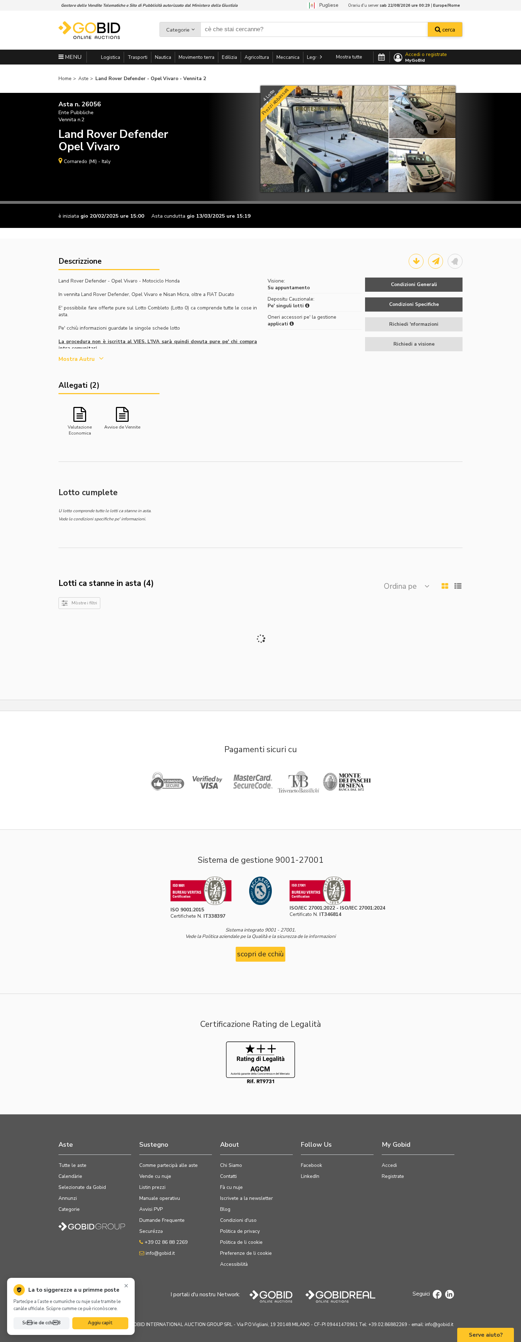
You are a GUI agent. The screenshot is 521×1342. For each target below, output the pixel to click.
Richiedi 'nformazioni (413, 324)
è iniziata (68, 215)
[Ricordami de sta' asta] (455, 261)
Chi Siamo (231, 1165)
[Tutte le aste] (382, 57)
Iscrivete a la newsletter (246, 1198)
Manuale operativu (159, 1198)
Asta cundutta (168, 215)
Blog (225, 1209)
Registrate (393, 1176)
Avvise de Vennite (122, 427)
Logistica (110, 57)
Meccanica (287, 57)
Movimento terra (196, 57)
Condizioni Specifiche (414, 304)
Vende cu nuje (155, 1176)
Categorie (178, 29)
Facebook (311, 1165)
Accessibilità (234, 1264)
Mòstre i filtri (84, 603)
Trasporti (137, 57)
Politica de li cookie (241, 1242)
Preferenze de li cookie (246, 1253)
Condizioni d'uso (238, 1220)
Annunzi (67, 1198)
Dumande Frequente (162, 1220)
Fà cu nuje (231, 1187)
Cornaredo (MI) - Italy (87, 161)
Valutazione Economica (80, 429)
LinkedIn (310, 1176)
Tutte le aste (72, 1165)
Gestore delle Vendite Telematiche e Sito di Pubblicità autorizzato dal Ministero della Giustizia (149, 5)
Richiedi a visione (414, 344)
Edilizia (229, 57)
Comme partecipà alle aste (168, 1165)
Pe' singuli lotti (286, 305)
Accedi (389, 1165)
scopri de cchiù (260, 954)
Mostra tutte (349, 57)
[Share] (435, 261)
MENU (72, 57)
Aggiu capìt (100, 1323)
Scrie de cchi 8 (41, 1323)
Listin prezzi (152, 1187)
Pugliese (327, 5)
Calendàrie (70, 1176)
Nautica (163, 57)
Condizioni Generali (414, 284)
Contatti (228, 1176)
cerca (448, 30)
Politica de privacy (240, 1231)
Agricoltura (257, 57)
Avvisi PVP (151, 1209)
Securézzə (151, 1231)
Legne (314, 57)
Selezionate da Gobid (82, 1187)
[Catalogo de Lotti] (416, 261)
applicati (279, 323)
